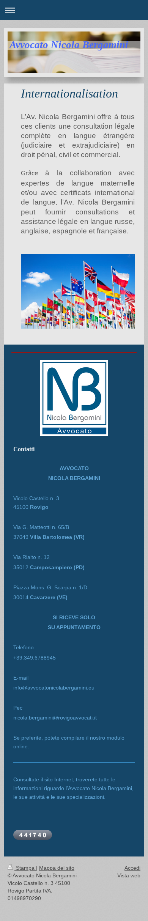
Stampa (25, 868)
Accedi (132, 868)
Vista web (128, 875)
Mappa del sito (56, 868)
